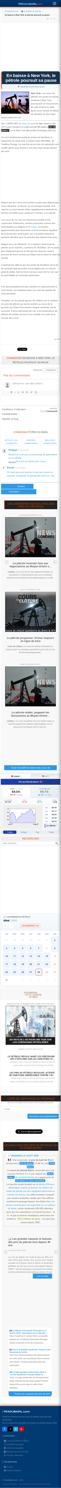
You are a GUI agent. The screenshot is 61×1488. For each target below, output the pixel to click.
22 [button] (47, 964)
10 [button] (6, 956)
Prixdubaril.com (11, 11)
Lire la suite (42, 1276)
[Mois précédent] (11, 925)
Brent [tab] (15, 776)
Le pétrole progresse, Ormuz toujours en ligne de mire (30, 639)
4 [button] (14, 948)
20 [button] (30, 964)
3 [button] (6, 948)
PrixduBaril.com (11, 1480)
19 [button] (22, 964)
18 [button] (14, 964)
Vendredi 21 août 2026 (24, 1155)
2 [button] (54, 940)
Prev (7, 562)
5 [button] (22, 948)
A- (54, 19)
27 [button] (30, 972)
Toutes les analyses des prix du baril (34, 1394)
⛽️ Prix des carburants (13, 1455)
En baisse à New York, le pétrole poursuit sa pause (31, 78)
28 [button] (38, 972)
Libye (34, 227)
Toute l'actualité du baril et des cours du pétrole (30, 768)
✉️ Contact (8, 1467)
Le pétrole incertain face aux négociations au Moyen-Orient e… (30, 565)
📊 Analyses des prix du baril (16, 1452)
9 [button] (54, 948)
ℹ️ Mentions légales (12, 1470)
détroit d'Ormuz (46, 1184)
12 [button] (22, 956)
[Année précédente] (5, 925)
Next (55, 562)
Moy (48, 826)
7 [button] (38, 948)
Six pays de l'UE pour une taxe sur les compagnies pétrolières (30, 1040)
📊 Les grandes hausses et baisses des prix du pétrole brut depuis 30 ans (30, 1242)
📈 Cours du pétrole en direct (16, 1441)
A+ (47, 19)
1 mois (10, 832)
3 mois (24, 832)
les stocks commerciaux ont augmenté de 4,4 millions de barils (30, 1205)
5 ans (51, 832)
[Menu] (54, 2)
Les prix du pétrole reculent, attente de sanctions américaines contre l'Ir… (32, 1074)
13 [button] (30, 956)
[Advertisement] (30, 48)
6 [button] (30, 948)
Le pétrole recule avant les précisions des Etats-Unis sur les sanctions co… (31, 1057)
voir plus (12, 462)
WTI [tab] (45, 776)
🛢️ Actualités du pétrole (31, 11)
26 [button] (22, 972)
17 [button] (6, 964)
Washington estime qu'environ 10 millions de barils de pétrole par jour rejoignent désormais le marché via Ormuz (31, 1191)
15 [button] (47, 956)
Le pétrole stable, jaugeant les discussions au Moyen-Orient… (30, 714)
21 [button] (38, 964)
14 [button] (38, 956)
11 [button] (14, 956)
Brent (50, 1160)
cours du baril (28, 123)
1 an (37, 832)
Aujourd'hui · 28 (30, 926)
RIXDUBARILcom (16, 1411)
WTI (4, 127)
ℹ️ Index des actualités (13, 1448)
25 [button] (14, 972)
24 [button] (6, 972)
